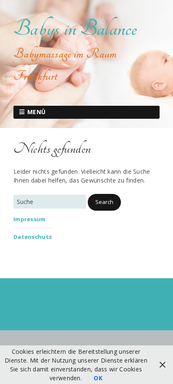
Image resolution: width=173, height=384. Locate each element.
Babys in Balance (75, 28)
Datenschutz (32, 236)
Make (49, 300)
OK (98, 378)
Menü (36, 112)
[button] (104, 202)
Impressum (29, 219)
